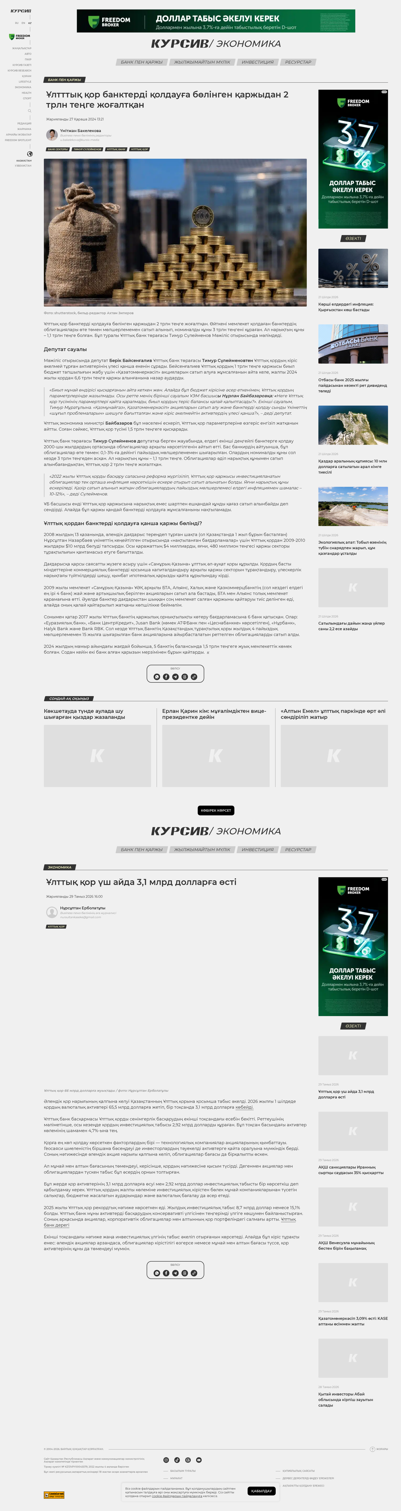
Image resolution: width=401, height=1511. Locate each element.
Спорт (27, 98)
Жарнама (24, 129)
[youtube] (199, 1460)
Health (26, 92)
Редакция (24, 123)
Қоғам (26, 76)
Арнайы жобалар (18, 134)
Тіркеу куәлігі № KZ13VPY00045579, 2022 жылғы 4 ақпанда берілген (86, 1466)
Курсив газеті (22, 65)
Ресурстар (298, 62)
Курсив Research (19, 70)
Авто (28, 53)
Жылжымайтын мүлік (202, 62)
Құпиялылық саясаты (299, 1471)
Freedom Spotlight (18, 140)
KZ (29, 23)
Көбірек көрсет (216, 810)
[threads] (188, 1460)
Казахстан (23, 160)
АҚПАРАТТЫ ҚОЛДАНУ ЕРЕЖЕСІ (303, 1486)
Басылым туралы (183, 1471)
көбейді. (245, 1107)
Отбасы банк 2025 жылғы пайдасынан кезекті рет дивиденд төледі (352, 385)
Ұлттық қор (139, 149)
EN (23, 23)
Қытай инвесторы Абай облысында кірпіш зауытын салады (345, 1400)
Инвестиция (257, 62)
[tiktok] (177, 1460)
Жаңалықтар (21, 48)
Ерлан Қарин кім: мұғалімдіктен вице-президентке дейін (214, 714)
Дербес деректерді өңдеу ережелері (308, 1478)
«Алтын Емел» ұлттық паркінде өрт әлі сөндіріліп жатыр (333, 714)
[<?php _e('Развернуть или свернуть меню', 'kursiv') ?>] (30, 154)
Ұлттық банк (116, 149)
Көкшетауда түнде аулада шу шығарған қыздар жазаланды (84, 714)
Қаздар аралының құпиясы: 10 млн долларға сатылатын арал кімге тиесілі (352, 467)
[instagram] (166, 1460)
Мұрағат (176, 1478)
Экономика (23, 87)
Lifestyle (25, 81)
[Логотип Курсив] (20, 11)
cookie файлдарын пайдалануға (177, 1496)
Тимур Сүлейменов (87, 149)
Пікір (28, 59)
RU (17, 23)
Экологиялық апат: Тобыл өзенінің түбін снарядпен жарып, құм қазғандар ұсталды (352, 548)
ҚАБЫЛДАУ (261, 1491)
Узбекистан (23, 165)
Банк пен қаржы (141, 62)
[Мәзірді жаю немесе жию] (29, 111)
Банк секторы (58, 149)
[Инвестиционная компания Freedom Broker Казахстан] (19, 37)
